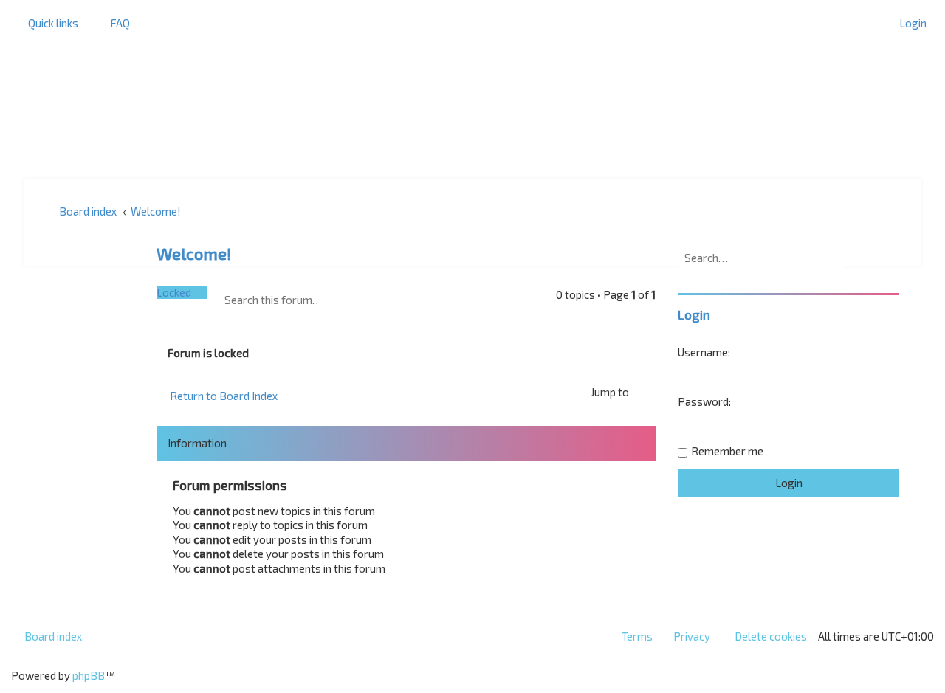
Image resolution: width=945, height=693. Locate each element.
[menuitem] (113, 23)
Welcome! (194, 253)
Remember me (727, 451)
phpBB (88, 675)
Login (694, 314)
